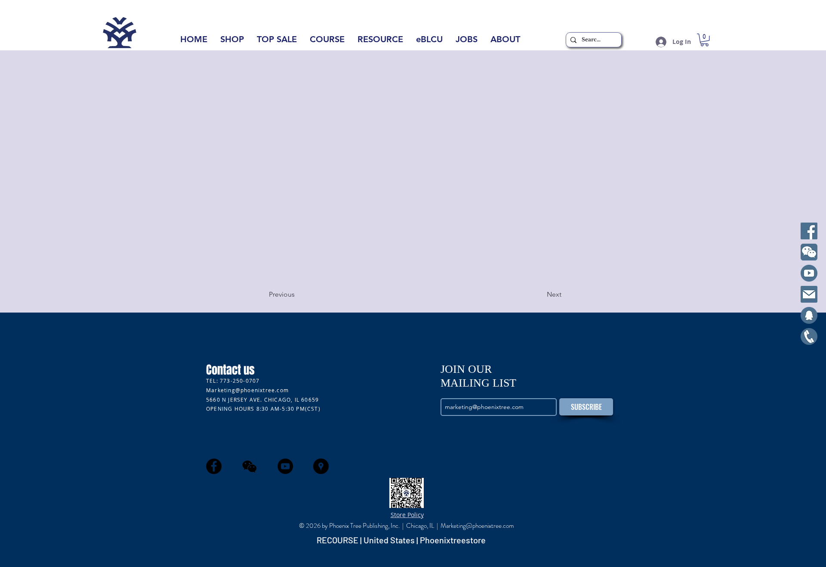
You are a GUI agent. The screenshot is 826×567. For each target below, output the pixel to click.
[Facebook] (809, 231)
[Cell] (809, 336)
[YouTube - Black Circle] (285, 466)
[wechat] (249, 466)
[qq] (809, 315)
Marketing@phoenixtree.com (247, 390)
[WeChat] (809, 252)
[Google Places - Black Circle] (321, 466)
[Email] (809, 294)
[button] (505, 42)
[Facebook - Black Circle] (214, 466)
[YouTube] (809, 273)
